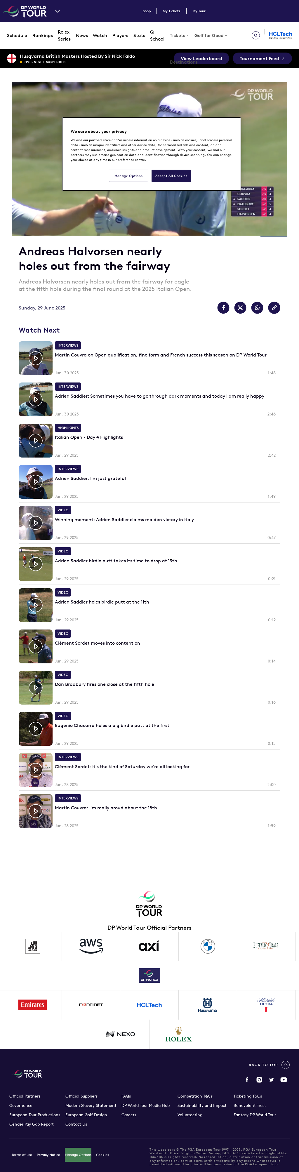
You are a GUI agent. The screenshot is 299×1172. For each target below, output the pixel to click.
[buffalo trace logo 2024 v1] (266, 946)
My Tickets (171, 11)
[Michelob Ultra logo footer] (266, 1005)
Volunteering (190, 1114)
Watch (100, 35)
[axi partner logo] (149, 946)
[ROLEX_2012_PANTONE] (179, 1034)
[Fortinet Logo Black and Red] (91, 1005)
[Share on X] (240, 308)
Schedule (17, 35)
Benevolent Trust (250, 1105)
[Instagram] (259, 1080)
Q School (157, 35)
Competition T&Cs (195, 1096)
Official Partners (24, 1096)
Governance (20, 1105)
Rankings (42, 35)
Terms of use (22, 1154)
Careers (128, 1114)
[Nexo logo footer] (120, 1034)
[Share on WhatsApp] (257, 308)
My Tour (199, 11)
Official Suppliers (81, 1096)
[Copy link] (274, 308)
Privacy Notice (48, 1154)
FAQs (126, 1096)
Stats (139, 35)
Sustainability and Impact (202, 1105)
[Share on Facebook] (223, 308)
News (82, 35)
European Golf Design (86, 1114)
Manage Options (78, 1154)
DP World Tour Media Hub (145, 1105)
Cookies (102, 1154)
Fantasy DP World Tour (255, 1114)
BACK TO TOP (263, 1065)
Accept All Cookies (171, 175)
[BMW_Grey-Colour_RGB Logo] (208, 946)
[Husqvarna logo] (208, 1005)
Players (120, 35)
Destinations (184, 62)
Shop (147, 11)
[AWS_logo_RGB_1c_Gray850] (91, 946)
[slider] (149, 227)
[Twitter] (271, 1080)
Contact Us (76, 1124)
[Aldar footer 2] (33, 946)
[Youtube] (284, 1080)
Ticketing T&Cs (248, 1096)
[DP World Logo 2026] (149, 975)
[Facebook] (247, 1080)
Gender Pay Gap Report (31, 1124)
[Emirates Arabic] (33, 1005)
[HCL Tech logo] (149, 1005)
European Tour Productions (34, 1114)
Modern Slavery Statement (91, 1105)
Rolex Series (64, 35)
